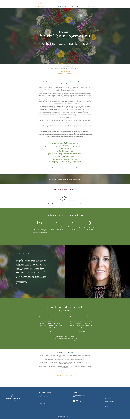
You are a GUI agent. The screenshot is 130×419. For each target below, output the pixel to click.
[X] (80, 401)
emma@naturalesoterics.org (81, 395)
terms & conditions (84, 366)
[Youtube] (74, 401)
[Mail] (73, 395)
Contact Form (74, 362)
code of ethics (64, 367)
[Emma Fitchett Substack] (77, 401)
